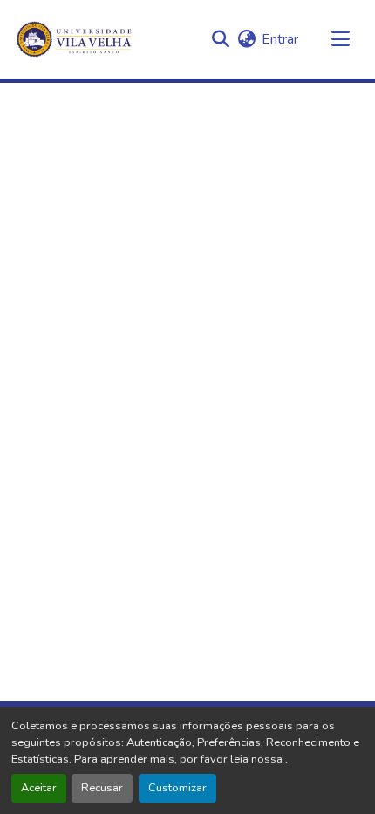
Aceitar (39, 788)
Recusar (102, 788)
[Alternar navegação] (340, 39)
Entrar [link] (280, 39)
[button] (220, 39)
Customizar (177, 788)
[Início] (75, 39)
